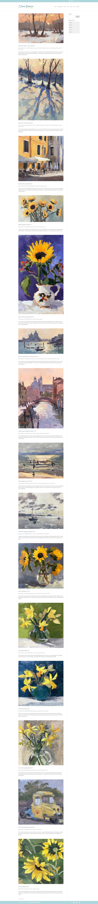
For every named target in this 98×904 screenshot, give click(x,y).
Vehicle (37, 829)
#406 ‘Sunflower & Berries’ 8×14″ (26, 317)
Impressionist (39, 433)
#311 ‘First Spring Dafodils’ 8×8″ (25, 768)
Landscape (40, 48)
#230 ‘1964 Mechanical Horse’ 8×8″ (26, 827)
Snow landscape (54, 125)
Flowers (33, 226)
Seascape (50, 483)
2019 (70, 25)
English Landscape (33, 48)
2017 (70, 29)
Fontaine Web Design (35, 902)
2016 (70, 32)
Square (37, 770)
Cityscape (38, 186)
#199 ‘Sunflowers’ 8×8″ (23, 886)
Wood (19, 49)
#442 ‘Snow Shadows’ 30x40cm (25, 123)
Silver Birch (47, 48)
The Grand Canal (51, 358)
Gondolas (32, 358)
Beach (31, 483)
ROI (31, 829)
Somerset (34, 829)
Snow (50, 48)
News (71, 6)
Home (55, 6)
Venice (43, 186)
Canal (31, 433)
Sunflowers (41, 226)
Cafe (35, 186)
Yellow (22, 49)
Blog (74, 6)
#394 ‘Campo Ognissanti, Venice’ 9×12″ (27, 431)
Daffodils (31, 652)
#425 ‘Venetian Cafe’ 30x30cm (25, 183)
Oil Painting (38, 593)
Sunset (57, 48)
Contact (78, 6)
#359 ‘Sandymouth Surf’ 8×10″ (25, 481)
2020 (70, 22)
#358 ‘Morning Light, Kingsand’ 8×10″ (26, 531)
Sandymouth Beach (44, 483)
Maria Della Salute (44, 358)
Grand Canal (36, 358)
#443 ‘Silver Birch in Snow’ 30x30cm (26, 45)
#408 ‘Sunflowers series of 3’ (25, 224)
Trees (60, 48)
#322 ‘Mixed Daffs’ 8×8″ (23, 650)
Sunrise (19, 126)
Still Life (37, 226)
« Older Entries (21, 898)
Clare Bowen (21, 48)
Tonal (45, 533)
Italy (41, 186)
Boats (31, 533)
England (30, 593)
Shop (68, 6)
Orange (43, 48)
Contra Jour (34, 125)
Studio (44, 711)
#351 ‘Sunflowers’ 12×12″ (24, 591)
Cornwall (39, 483)
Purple (34, 319)
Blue (31, 125)
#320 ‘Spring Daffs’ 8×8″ (23, 708)
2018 (70, 27)
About (65, 6)
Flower (31, 319)
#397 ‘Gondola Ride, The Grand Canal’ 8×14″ (28, 356)
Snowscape (54, 48)
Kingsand (42, 533)
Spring (38, 652)
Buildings (32, 186)
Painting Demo (60, 6)
